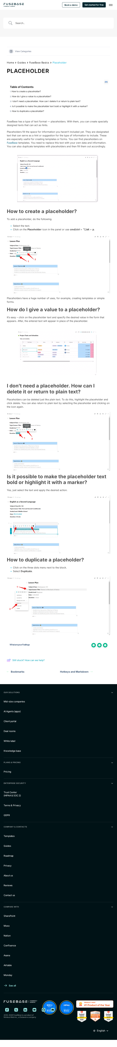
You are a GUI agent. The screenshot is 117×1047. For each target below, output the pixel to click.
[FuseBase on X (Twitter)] (16, 1010)
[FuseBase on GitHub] (43, 1010)
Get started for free (94, 4)
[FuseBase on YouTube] (34, 1010)
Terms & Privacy (12, 805)
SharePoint (9, 915)
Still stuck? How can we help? (28, 660)
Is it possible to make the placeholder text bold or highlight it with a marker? (50, 106)
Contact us (9, 895)
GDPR (7, 815)
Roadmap (8, 855)
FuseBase (12, 142)
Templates (9, 836)
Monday (8, 975)
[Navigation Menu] (110, 4)
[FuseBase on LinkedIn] (25, 1010)
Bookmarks (17, 671)
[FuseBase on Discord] (53, 1010)
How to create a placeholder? (26, 91)
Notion (7, 935)
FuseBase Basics (39, 62)
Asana (7, 955)
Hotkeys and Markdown (74, 671)
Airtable (8, 965)
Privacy (7, 865)
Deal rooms (10, 731)
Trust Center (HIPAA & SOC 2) (12, 794)
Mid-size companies (14, 701)
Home (10, 62)
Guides (21, 62)
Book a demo (71, 5)
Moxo (7, 925)
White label (9, 741)
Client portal (10, 721)
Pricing (7, 771)
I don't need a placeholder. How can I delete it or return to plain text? (46, 101)
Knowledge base (12, 750)
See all (12, 985)
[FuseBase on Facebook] (7, 1010)
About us (8, 875)
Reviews (8, 885)
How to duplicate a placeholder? (28, 111)
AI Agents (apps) (12, 711)
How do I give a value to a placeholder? (31, 96)
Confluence (10, 945)
